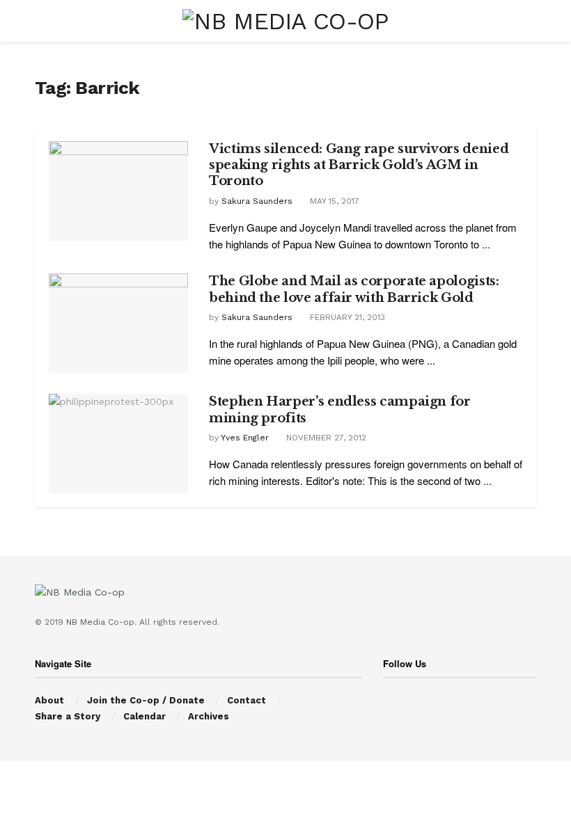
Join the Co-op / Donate (146, 700)
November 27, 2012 (324, 438)
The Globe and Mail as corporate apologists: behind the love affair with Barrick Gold (354, 289)
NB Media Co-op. (102, 622)
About (49, 700)
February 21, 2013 (346, 317)
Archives (208, 716)
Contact (246, 700)
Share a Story (67, 716)
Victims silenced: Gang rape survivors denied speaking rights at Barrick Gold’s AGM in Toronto (358, 165)
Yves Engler (245, 438)
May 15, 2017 (333, 201)
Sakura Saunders (256, 201)
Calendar (144, 716)
